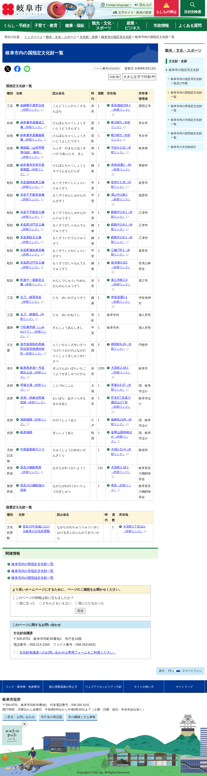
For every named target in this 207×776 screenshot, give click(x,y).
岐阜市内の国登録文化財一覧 (33, 577)
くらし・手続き (16, 25)
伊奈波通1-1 (121, 299)
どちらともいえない (57, 603)
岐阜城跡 (26, 432)
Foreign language (117, 4)
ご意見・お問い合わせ (19, 717)
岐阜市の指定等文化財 (116, 37)
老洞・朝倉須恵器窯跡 (33, 400)
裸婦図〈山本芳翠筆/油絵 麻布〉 (32, 152)
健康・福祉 (74, 25)
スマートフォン (192, 670)
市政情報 (161, 25)
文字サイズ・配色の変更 (135, 12)
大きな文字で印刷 (137, 77)
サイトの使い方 (144, 686)
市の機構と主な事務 (81, 717)
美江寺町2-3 (121, 282)
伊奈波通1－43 (121, 167)
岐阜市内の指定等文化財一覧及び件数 (186, 81)
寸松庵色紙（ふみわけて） (33, 331)
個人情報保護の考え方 (63, 686)
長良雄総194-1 (121, 107)
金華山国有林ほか (121, 436)
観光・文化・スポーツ (103, 25)
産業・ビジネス (132, 25)
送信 (80, 610)
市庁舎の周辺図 (51, 717)
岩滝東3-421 (121, 265)
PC (170, 670)
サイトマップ (184, 686)
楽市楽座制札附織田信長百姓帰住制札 (32, 348)
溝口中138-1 (121, 197)
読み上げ (145, 4)
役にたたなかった (91, 603)
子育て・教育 (45, 25)
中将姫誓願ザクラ (32, 449)
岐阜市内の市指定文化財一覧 (33, 571)
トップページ (33, 37)
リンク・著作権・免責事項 (23, 686)
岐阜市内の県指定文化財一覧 (33, 564)
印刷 (112, 77)
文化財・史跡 (89, 37)
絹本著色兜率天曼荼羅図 (32, 169)
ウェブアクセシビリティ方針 (103, 686)
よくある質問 (190, 25)
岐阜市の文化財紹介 (183, 146)
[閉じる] (24, 724)
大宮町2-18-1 (121, 370)
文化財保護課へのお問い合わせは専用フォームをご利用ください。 (67, 652)
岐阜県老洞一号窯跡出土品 (33, 372)
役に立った (27, 603)
